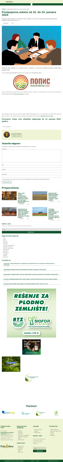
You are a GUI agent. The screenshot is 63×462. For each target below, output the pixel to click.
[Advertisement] (31, 104)
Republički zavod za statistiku (47, 115)
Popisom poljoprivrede (18, 93)
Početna (4, 9)
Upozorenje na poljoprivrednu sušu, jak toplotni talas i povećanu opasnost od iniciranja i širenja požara (23, 213)
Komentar (4, 148)
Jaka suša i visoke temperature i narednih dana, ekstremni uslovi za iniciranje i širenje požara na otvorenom (23, 198)
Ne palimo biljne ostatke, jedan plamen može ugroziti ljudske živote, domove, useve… (26, 283)
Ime (3, 164)
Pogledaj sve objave (17, 135)
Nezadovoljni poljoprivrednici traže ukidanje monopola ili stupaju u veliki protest (53, 196)
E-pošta (4, 169)
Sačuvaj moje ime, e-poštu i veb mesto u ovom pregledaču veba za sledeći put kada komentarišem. (26, 179)
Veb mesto (4, 174)
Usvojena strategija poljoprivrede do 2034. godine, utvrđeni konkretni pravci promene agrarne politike (53, 213)
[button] (31, 4)
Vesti (13, 23)
